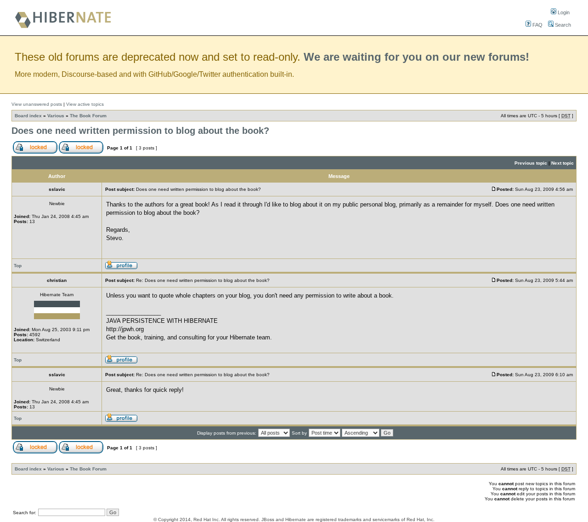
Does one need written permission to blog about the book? (140, 131)
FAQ (537, 25)
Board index (28, 115)
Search (562, 25)
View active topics (85, 104)
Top (18, 265)
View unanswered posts (36, 104)
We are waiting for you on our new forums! (416, 57)
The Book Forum (88, 115)
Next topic (562, 163)
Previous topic (530, 163)
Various (55, 115)
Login (563, 12)
